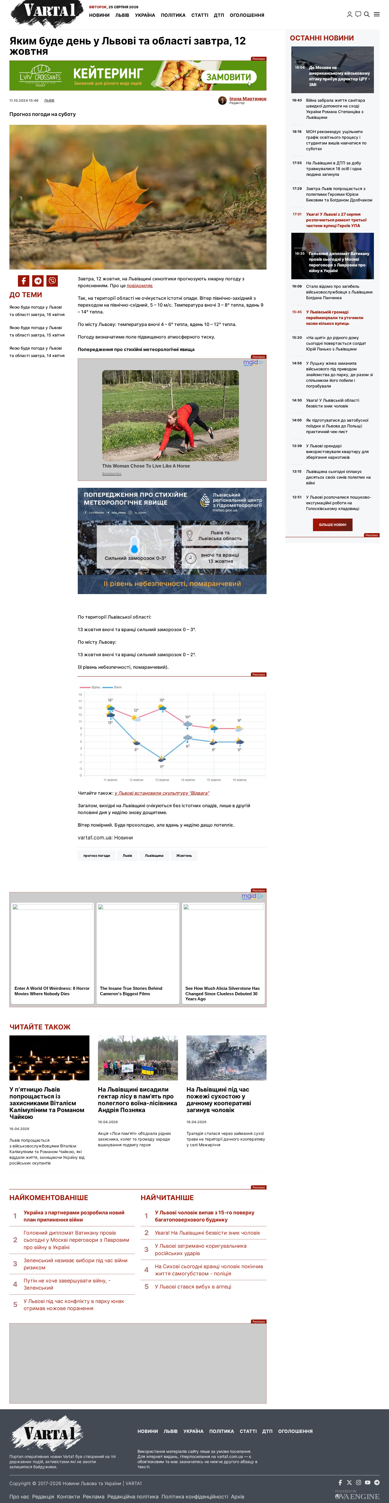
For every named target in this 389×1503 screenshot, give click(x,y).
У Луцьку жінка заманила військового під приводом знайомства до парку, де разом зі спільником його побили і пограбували (339, 374)
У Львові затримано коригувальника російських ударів (201, 1249)
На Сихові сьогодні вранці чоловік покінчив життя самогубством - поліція (209, 1269)
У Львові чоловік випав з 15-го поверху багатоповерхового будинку (205, 1216)
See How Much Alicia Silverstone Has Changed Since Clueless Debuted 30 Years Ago (222, 993)
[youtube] (367, 1483)
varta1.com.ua (230, 1456)
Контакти (68, 1497)
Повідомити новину (358, 14)
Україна (145, 15)
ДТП (219, 15)
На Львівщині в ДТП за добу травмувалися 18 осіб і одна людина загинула (334, 168)
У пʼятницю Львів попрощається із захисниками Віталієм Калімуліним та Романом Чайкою (46, 1103)
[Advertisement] (138, 1363)
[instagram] (358, 1483)
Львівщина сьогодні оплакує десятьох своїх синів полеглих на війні (338, 477)
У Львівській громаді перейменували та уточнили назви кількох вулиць (334, 317)
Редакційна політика (133, 1497)
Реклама (138, 75)
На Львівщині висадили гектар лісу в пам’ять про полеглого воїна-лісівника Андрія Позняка (137, 1100)
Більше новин (332, 525)
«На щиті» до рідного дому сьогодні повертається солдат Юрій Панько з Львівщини (336, 343)
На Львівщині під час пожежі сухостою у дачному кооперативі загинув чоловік (219, 1100)
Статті (199, 15)
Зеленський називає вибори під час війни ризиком (76, 1263)
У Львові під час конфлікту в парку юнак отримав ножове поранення (74, 1304)
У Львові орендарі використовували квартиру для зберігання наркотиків (337, 451)
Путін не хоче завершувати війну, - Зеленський (67, 1284)
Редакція (43, 1497)
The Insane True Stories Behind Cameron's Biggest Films (131, 991)
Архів (237, 1497)
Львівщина (154, 855)
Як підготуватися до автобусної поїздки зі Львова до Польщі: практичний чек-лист (337, 426)
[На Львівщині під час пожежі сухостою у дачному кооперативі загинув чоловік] (227, 1057)
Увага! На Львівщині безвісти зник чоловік (207, 1233)
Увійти (350, 14)
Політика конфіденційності (194, 1497)
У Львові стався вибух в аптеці (193, 1287)
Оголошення (247, 15)
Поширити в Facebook (23, 281)
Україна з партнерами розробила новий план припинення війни (74, 1216)
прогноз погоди (96, 855)
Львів (122, 15)
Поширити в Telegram (38, 281)
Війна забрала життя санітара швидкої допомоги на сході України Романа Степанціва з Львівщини (335, 109)
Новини (99, 15)
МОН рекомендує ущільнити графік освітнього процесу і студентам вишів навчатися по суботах (336, 140)
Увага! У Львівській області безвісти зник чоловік (332, 403)
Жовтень (184, 855)
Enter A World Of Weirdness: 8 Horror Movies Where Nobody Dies (52, 991)
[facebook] (340, 1483)
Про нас (19, 1497)
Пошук (367, 14)
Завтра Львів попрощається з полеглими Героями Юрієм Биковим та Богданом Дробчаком (339, 194)
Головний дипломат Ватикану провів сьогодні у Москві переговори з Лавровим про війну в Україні (76, 1240)
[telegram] (377, 1483)
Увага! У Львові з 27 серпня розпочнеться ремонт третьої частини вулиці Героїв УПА (336, 220)
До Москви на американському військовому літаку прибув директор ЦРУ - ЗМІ (339, 76)
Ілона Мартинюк (248, 98)
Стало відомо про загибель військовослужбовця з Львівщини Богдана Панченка (339, 292)
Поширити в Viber (52, 281)
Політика (173, 15)
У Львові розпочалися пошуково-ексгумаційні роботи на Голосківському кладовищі (338, 503)
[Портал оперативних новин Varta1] (46, 15)
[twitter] (349, 1483)
